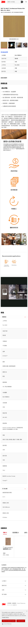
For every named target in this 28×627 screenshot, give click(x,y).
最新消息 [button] (4, 585)
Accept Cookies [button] (21, 620)
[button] (7, 624)
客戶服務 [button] (4, 594)
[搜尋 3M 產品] (22, 2)
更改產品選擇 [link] (4, 52)
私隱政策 (14, 603)
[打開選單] (26, 2)
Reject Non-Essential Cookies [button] (8, 620)
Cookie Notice (5, 617)
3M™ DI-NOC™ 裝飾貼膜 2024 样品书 (8, 548)
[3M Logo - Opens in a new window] (3, 2)
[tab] (5, 532)
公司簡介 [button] (4, 581)
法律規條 (9, 603)
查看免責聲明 (4, 77)
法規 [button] (3, 590)
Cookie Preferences (21, 603)
